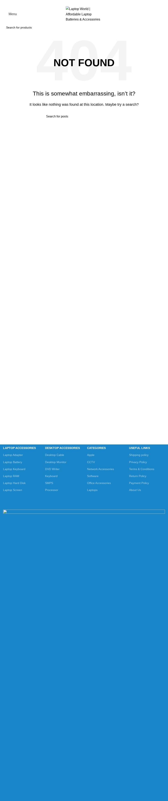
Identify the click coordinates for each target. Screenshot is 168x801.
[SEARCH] (159, 27)
